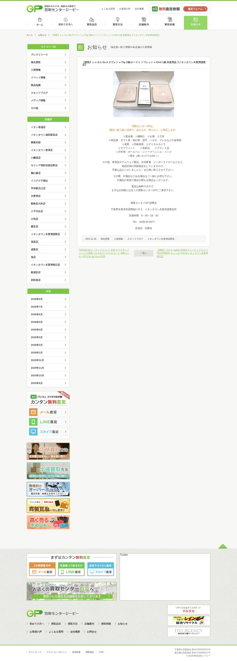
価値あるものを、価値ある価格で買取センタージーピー (53, 8)
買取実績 (171, 23)
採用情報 (76, 652)
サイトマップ (35, 652)
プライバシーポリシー (56, 652)
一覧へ (143, 253)
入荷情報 (118, 239)
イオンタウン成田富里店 (44, 134)
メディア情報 (38, 100)
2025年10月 (37, 375)
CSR (101, 652)
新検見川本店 (38, 203)
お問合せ (92, 631)
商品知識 (36, 85)
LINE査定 (48, 422)
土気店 (34, 218)
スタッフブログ (135, 239)
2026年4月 (37, 329)
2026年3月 (37, 337)
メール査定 (48, 412)
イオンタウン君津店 (42, 150)
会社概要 (139, 8)
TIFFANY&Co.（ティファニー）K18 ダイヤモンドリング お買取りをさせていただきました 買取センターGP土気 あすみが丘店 (104, 253)
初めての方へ (66, 23)
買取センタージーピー (53, 613)
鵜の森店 (36, 173)
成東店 (34, 249)
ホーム (40, 23)
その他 (34, 108)
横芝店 (34, 226)
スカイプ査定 (48, 431)
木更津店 (36, 196)
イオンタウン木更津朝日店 (45, 264)
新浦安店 (36, 272)
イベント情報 (38, 77)
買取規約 (90, 652)
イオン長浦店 (38, 127)
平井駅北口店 (38, 188)
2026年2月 (37, 345)
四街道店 (36, 280)
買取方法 (118, 23)
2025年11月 (37, 367)
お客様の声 (124, 8)
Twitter (124, 554)
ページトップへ (222, 546)
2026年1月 (37, 352)
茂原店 (34, 241)
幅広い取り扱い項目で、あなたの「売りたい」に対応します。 (144, 130)
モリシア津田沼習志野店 (44, 165)
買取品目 (92, 23)
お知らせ (197, 23)
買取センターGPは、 (143, 126)
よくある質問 (108, 8)
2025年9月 (37, 383)
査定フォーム (195, 8)
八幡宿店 (36, 157)
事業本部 (36, 142)
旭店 (33, 257)
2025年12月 (37, 360)
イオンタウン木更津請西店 (161, 239)
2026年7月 (37, 306)
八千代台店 (37, 211)
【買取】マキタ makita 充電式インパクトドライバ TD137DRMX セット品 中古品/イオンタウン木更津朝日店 (182, 253)
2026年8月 (37, 299)
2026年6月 (37, 314)
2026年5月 (37, 322)
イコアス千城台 (39, 180)
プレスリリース (39, 54)
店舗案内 (144, 23)
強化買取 (105, 239)
